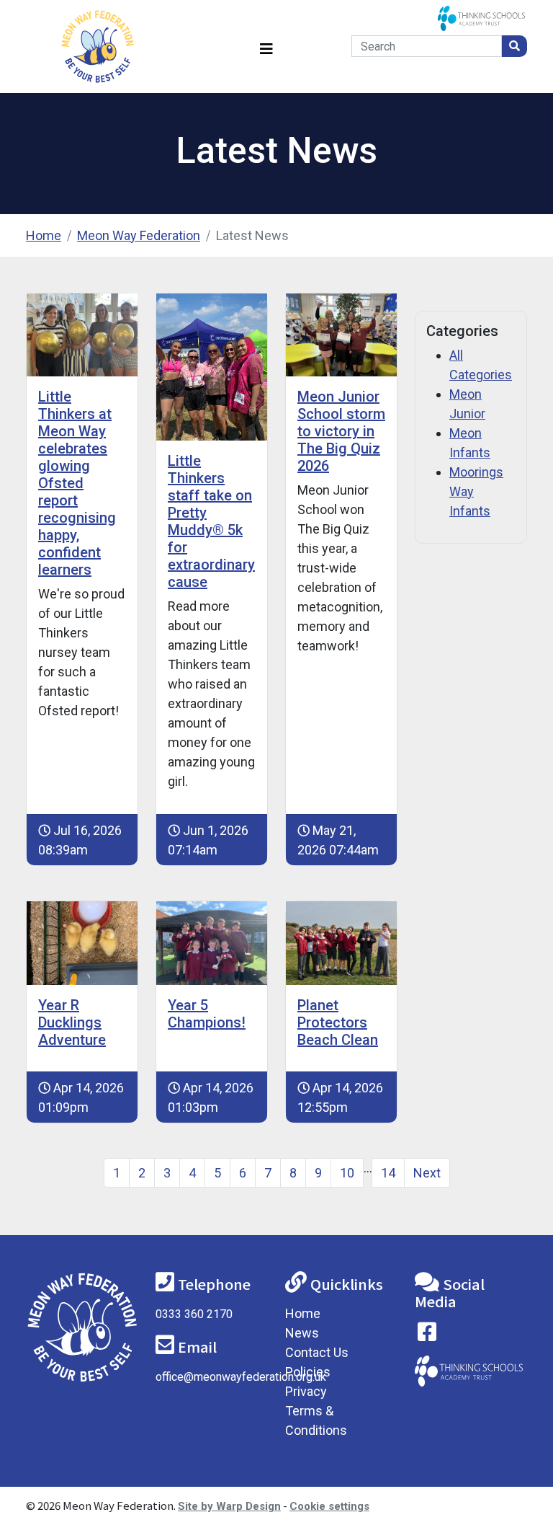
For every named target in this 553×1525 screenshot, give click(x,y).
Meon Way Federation (138, 235)
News (302, 1332)
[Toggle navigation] (266, 46)
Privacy (306, 1391)
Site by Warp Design (229, 1506)
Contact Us (317, 1352)
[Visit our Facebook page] (427, 1335)
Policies (308, 1371)
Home (43, 235)
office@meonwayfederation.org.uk (241, 1377)
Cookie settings (329, 1506)
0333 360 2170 (194, 1314)
